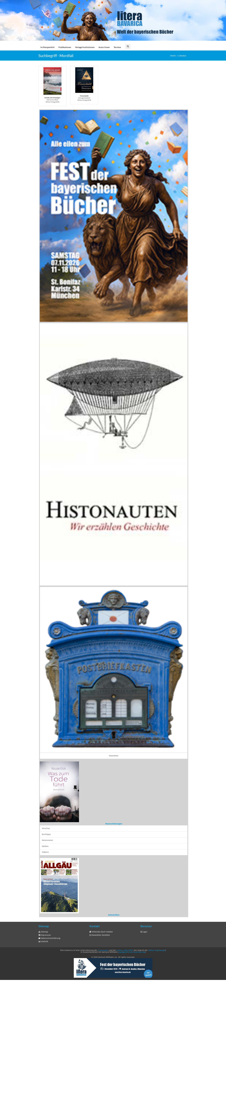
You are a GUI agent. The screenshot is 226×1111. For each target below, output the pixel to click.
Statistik (44, 920)
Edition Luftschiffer (125, 929)
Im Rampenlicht (47, 47)
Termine (117, 47)
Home (173, 55)
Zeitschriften (113, 894)
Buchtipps (46, 813)
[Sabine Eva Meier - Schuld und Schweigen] (52, 80)
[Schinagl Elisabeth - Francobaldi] (84, 80)
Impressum (45, 914)
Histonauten (103, 929)
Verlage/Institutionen (85, 47)
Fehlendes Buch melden (102, 911)
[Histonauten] (114, 215)
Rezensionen (47, 818)
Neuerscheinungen (113, 802)
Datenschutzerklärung (50, 917)
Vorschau (46, 807)
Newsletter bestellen (100, 914)
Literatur (182, 55)
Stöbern (45, 830)
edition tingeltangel (156, 929)
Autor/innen (104, 47)
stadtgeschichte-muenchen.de (131, 931)
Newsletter (113, 755)
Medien (45, 824)
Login (144, 911)
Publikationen (64, 47)
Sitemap (44, 911)
